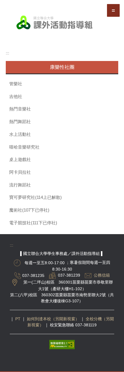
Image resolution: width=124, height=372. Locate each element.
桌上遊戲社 (20, 159)
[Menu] (113, 10)
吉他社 (15, 96)
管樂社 (15, 84)
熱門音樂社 (20, 109)
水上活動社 (20, 134)
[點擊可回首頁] (62, 23)
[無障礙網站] (62, 344)
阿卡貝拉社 (20, 172)
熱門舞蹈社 (20, 121)
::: (7, 53)
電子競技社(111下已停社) (33, 223)
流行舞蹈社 (20, 185)
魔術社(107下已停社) (29, 210)
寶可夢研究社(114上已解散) (35, 197)
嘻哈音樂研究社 (24, 147)
